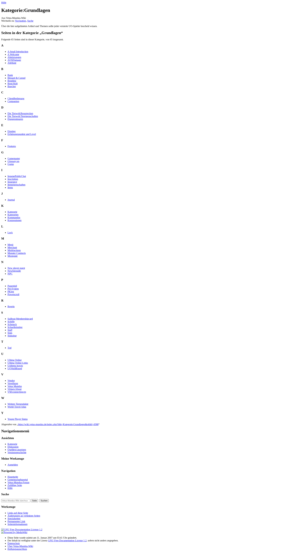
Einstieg (12, 131)
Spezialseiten (14, 518)
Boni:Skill (13, 83)
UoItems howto (15, 365)
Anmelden (13, 464)
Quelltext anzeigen (17, 449)
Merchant (12, 247)
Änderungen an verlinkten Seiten (24, 515)
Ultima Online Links (18, 362)
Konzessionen (14, 220)
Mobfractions (14, 250)
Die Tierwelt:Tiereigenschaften (23, 116)
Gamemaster (14, 158)
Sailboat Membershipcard (20, 318)
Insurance (12, 182)
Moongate (13, 256)
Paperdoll (12, 286)
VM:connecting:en (17, 392)
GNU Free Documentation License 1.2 (67, 540)
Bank (10, 75)
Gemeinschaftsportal (18, 479)
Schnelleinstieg (15, 327)
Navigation (20, 20)
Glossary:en (13, 161)
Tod (9, 347)
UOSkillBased (15, 368)
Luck (10, 232)
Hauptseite (13, 476)
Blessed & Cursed (16, 78)
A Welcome (13, 54)
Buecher (12, 86)
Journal (11, 199)
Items (10, 187)
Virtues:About (14, 389)
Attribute (12, 63)
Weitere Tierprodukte (18, 404)
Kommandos (14, 217)
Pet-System (13, 288)
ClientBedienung (16, 98)
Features (12, 146)
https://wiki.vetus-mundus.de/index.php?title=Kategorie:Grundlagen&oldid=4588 (58, 424)
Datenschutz (14, 543)
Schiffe (11, 321)
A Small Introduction (18, 51)
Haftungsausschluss (17, 549)
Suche (30, 20)
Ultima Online (15, 360)
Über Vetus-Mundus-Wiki (20, 546)
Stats (10, 333)
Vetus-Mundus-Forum (18, 482)
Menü (10, 244)
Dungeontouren (15, 119)
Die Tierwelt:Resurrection (20, 113)
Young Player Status (18, 419)
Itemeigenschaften (16, 184)
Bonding (12, 80)
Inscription (13, 179)
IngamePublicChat (17, 176)
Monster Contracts (17, 253)
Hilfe (3, 2)
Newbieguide (14, 271)
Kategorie (12, 211)
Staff (10, 330)
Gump (11, 164)
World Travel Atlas (17, 406)
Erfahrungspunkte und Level (22, 134)
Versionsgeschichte (17, 452)
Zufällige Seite (15, 485)
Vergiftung (13, 383)
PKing (11, 291)
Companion (13, 101)
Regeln (11, 306)
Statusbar (12, 335)
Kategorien (13, 214)
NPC (10, 273)
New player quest (16, 268)
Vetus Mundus (15, 386)
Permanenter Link (16, 521)
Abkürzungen (14, 57)
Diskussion (13, 446)
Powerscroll (13, 294)
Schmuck (12, 324)
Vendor (11, 380)
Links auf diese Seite (18, 513)
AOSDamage (14, 60)
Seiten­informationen (17, 524)
